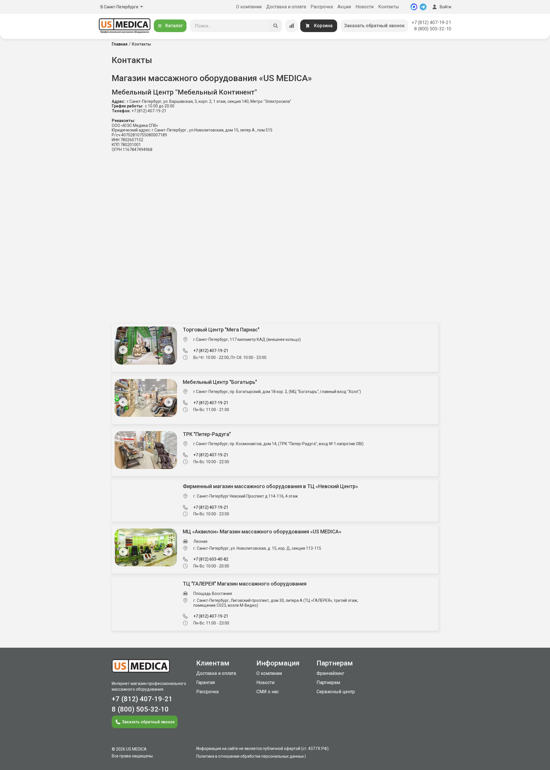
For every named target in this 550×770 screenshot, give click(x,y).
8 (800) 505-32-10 (432, 29)
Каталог (174, 25)
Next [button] (168, 349)
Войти (445, 7)
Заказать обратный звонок (374, 25)
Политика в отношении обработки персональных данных (250, 756)
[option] (156, 345)
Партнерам (328, 682)
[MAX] (413, 6)
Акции (344, 6)
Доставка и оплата (286, 6)
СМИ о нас (267, 691)
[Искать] (275, 25)
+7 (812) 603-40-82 (210, 559)
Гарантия (205, 682)
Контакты (388, 6)
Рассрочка (322, 6)
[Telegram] (423, 6)
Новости (364, 6)
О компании (249, 6)
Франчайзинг (330, 673)
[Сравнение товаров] (291, 25)
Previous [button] (123, 349)
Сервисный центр (336, 691)
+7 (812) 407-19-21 (431, 22)
